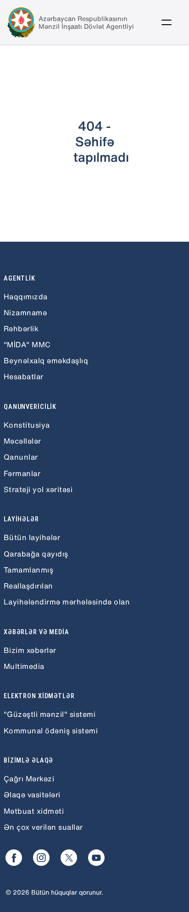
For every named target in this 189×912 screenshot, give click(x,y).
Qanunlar (21, 457)
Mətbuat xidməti (34, 811)
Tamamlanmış (28, 569)
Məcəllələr (22, 441)
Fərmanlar (22, 473)
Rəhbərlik (21, 328)
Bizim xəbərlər (30, 650)
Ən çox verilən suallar (43, 827)
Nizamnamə (25, 312)
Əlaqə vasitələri (32, 794)
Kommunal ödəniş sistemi (51, 730)
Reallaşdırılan (28, 585)
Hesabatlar (24, 376)
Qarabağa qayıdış (36, 553)
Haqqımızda (26, 296)
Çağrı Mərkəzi (29, 778)
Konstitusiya (27, 425)
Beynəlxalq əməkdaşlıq (46, 360)
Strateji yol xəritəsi (38, 489)
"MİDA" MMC (27, 344)
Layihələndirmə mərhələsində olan (67, 601)
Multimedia (24, 666)
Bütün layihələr (32, 537)
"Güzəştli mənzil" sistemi (49, 714)
